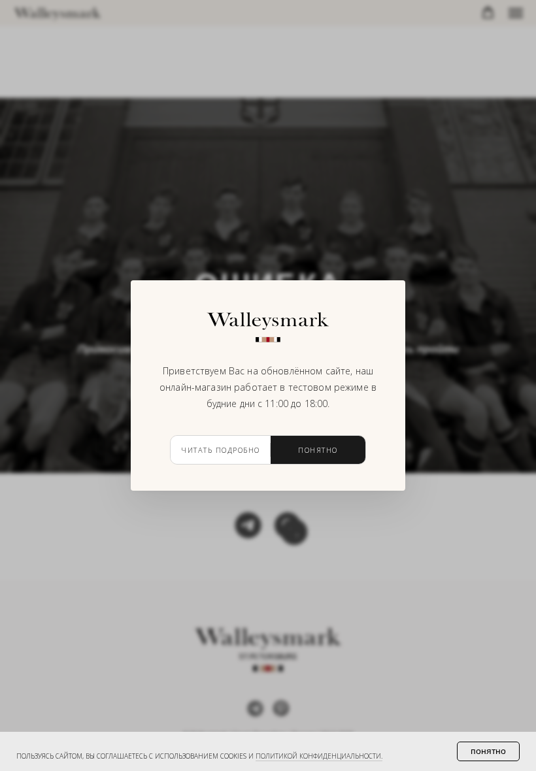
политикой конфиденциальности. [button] (319, 756)
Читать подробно (220, 450)
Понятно (318, 450)
